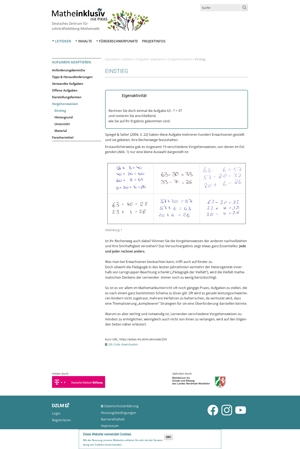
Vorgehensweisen (65, 104)
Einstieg (60, 110)
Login (56, 413)
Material (60, 131)
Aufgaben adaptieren (150, 59)
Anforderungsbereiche (68, 70)
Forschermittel (62, 137)
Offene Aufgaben (65, 90)
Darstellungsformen (66, 97)
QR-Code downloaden (123, 344)
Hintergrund (63, 117)
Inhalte (85, 41)
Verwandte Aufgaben (67, 84)
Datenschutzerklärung (121, 406)
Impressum (110, 426)
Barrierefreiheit (113, 419)
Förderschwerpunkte (118, 41)
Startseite (111, 59)
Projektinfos (154, 41)
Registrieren (61, 420)
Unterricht (62, 124)
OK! (168, 437)
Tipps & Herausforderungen (72, 77)
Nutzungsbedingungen (118, 412)
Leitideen (63, 41)
